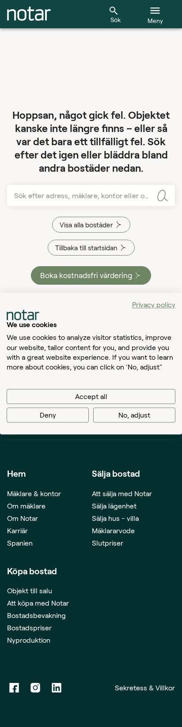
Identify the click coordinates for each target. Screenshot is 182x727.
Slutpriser (107, 543)
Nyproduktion (28, 640)
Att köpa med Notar (38, 603)
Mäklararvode (113, 530)
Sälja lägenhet (114, 505)
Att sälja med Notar (122, 493)
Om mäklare (26, 505)
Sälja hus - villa (115, 518)
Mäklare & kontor (34, 493)
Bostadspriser (29, 627)
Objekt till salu (29, 590)
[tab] (29, 14)
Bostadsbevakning (36, 615)
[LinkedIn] (56, 688)
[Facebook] (14, 688)
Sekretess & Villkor (145, 687)
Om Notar (22, 518)
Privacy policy (153, 304)
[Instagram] (35, 688)
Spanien (20, 543)
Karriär (17, 530)
